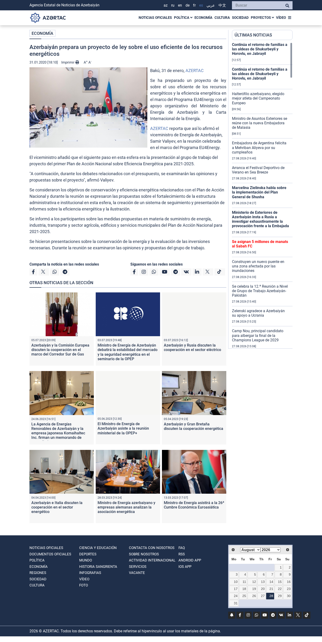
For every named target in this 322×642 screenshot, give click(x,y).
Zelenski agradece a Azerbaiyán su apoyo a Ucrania (258, 313)
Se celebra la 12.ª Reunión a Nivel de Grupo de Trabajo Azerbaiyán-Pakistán (260, 291)
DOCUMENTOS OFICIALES (50, 554)
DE (188, 5)
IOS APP (184, 567)
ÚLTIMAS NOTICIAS (253, 34)
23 (289, 589)
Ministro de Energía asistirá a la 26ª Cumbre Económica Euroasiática (194, 505)
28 (271, 596)
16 (289, 582)
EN (180, 5)
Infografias (90, 573)
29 (280, 596)
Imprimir (68, 62)
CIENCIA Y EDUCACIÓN (98, 548)
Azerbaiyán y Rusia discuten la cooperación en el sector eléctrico (192, 347)
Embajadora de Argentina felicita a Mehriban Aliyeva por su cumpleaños (259, 147)
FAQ (181, 548)
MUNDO (85, 560)
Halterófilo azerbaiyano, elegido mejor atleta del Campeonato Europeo (258, 98)
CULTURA (222, 18)
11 (244, 582)
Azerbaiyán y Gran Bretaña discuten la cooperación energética (193, 426)
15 (280, 582)
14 (271, 582)
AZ (166, 5)
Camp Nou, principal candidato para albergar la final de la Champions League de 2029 (257, 335)
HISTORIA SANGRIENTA (98, 567)
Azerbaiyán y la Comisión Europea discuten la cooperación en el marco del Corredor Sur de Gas (60, 349)
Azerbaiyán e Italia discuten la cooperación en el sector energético (57, 507)
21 (271, 589)
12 (254, 582)
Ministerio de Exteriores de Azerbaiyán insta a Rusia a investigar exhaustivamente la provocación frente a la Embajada (260, 219)
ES (201, 5)
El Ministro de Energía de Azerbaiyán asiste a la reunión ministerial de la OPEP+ (123, 428)
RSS (181, 554)
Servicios (137, 567)
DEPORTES (87, 554)
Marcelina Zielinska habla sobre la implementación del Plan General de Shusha (259, 192)
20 (263, 589)
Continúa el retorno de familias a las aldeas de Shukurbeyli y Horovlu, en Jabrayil (259, 49)
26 (254, 596)
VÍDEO (281, 18)
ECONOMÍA (203, 18)
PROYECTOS (261, 18)
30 (289, 596)
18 (244, 589)
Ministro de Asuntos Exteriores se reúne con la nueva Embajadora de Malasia (259, 123)
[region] (262, 195)
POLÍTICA (182, 18)
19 (254, 589)
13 (263, 582)
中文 (222, 5)
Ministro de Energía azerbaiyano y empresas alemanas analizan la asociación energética (126, 507)
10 (236, 582)
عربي (210, 5)
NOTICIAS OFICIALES (155, 18)
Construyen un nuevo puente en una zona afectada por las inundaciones (258, 266)
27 (263, 596)
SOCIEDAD (240, 18)
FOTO (83, 585)
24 (236, 596)
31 (236, 603)
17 (236, 589)
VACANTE (137, 573)
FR (194, 5)
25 (244, 596)
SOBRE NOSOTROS (144, 554)
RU (172, 5)
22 (280, 589)
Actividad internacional (152, 560)
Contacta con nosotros (151, 548)
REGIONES (37, 573)
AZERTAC (195, 70)
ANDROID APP (189, 560)
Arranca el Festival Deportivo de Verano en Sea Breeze (258, 170)
